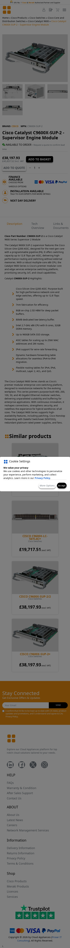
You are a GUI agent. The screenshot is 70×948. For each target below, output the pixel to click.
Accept (61, 485)
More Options (47, 485)
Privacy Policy (42, 478)
